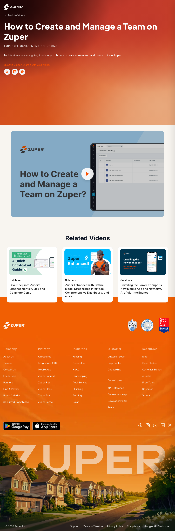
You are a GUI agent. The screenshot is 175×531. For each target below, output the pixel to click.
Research (147, 389)
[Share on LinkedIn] (15, 72)
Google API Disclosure (157, 526)
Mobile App (44, 369)
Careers (7, 363)
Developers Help (117, 394)
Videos (146, 395)
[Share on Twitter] (7, 72)
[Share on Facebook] (22, 72)
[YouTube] (155, 425)
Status (111, 407)
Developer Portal (117, 400)
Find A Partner (11, 389)
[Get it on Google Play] (16, 426)
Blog (144, 356)
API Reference (116, 388)
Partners (8, 382)
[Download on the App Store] (46, 426)
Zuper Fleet (44, 382)
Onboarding (114, 369)
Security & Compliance (16, 402)
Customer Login (116, 356)
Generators (79, 363)
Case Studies (149, 363)
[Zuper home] (13, 7)
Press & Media (11, 395)
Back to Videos (16, 15)
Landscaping (80, 376)
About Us (8, 356)
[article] (32, 275)
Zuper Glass (45, 389)
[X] (170, 425)
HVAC (76, 369)
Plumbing (78, 389)
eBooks (146, 376)
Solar (76, 402)
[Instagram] (148, 425)
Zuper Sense (45, 402)
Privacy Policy (115, 526)
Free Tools (148, 382)
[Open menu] (169, 7)
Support (74, 526)
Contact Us (9, 369)
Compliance (133, 526)
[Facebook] (140, 425)
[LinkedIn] (163, 425)
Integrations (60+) (48, 363)
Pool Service (80, 382)
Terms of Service (93, 526)
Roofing (77, 395)
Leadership (9, 376)
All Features (44, 356)
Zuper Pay (44, 395)
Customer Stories (152, 369)
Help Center (114, 363)
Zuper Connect (46, 376)
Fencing (77, 356)
